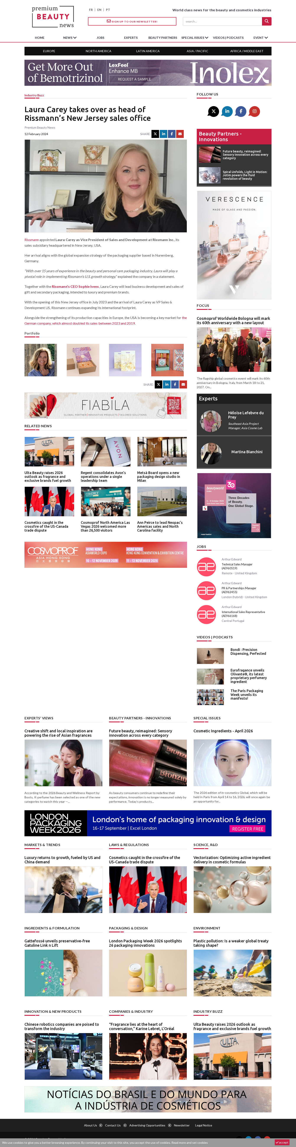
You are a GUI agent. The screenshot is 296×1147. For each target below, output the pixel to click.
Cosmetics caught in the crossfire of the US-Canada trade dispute (46, 526)
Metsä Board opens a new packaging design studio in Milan (158, 476)
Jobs (201, 546)
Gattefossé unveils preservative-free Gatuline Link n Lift (57, 943)
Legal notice (203, 1125)
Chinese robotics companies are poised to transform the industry (61, 1026)
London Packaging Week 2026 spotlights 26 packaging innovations (145, 943)
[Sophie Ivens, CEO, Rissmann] (42, 360)
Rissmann (31, 240)
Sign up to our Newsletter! (134, 21)
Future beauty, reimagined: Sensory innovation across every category (140, 733)
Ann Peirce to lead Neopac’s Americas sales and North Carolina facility (160, 526)
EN (99, 9)
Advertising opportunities (147, 1125)
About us (90, 1125)
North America (98, 51)
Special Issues (207, 718)
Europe (49, 51)
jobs (100, 37)
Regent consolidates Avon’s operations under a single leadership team (103, 476)
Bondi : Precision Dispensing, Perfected (248, 651)
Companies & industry (131, 1011)
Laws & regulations (129, 845)
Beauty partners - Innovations (220, 136)
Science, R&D (206, 845)
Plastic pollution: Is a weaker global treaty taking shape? (231, 943)
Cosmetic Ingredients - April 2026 (223, 731)
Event (259, 37)
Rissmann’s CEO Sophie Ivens (75, 286)
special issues (193, 37)
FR (91, 9)
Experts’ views (38, 718)
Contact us (113, 1125)
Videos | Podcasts (228, 37)
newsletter (182, 1125)
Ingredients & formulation (52, 928)
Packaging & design (128, 928)
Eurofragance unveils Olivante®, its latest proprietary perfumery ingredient (249, 676)
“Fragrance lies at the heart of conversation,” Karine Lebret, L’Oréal (141, 1026)
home (39, 37)
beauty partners (162, 37)
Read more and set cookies (189, 1142)
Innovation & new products (53, 1011)
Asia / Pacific (197, 51)
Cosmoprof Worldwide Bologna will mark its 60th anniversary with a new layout (233, 320)
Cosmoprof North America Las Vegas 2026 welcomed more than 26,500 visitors (105, 526)
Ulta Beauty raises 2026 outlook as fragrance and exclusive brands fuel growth (47, 476)
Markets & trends (42, 845)
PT (108, 9)
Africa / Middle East (246, 51)
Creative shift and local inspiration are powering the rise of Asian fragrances (58, 733)
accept (283, 1142)
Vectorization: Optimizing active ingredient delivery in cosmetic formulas (232, 859)
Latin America (148, 51)
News (68, 37)
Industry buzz (34, 95)
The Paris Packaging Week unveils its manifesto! (247, 694)
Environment (207, 928)
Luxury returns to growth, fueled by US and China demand (62, 859)
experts (131, 37)
